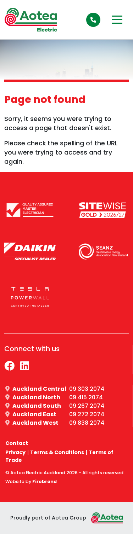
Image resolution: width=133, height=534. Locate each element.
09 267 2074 (86, 406)
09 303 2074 (86, 389)
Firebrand (44, 481)
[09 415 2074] (93, 20)
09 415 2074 (86, 397)
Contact (16, 443)
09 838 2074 (86, 423)
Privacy (15, 452)
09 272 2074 (86, 414)
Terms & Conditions (57, 452)
